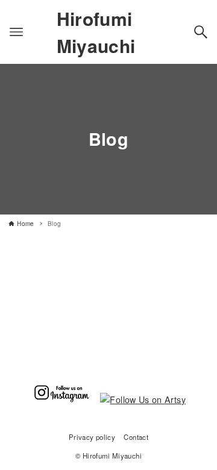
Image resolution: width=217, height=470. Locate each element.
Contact (136, 437)
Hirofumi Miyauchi (96, 31)
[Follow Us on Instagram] (61, 399)
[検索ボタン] (201, 32)
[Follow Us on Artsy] (142, 399)
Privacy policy (92, 437)
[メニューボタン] (16, 32)
